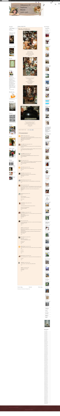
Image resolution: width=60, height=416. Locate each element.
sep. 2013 (45, 366)
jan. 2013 (45, 376)
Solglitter (46, 317)
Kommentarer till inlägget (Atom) (26, 288)
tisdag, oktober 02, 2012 (25, 220)
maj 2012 (45, 385)
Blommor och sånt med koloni (47, 107)
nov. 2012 (45, 378)
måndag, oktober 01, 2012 (26, 135)
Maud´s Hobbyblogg (47, 141)
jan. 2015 (45, 347)
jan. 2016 (45, 333)
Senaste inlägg (20, 287)
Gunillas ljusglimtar (47, 39)
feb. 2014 (45, 360)
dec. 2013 (45, 363)
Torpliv (46, 266)
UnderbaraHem (47, 28)
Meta (21, 160)
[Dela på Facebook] (32, 129)
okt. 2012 (45, 379)
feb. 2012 (45, 389)
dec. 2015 (45, 334)
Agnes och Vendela (47, 232)
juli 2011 (45, 397)
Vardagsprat (46, 73)
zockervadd (22, 167)
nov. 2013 (45, 364)
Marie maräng (23, 236)
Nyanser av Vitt (47, 120)
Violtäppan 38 (47, 308)
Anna (21, 220)
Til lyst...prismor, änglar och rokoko (47, 148)
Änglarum (11, 76)
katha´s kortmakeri (47, 301)
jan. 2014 (45, 361)
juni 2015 (45, 341)
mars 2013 (45, 373)
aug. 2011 (45, 396)
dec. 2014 (45, 348)
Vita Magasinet (47, 279)
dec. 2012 (45, 377)
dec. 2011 (45, 391)
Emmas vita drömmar (46, 315)
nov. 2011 (45, 392)
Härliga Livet (47, 113)
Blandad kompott (14, 177)
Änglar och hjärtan (47, 175)
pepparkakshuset (23, 202)
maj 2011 (45, 399)
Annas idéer (46, 155)
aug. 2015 (45, 339)
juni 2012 (45, 384)
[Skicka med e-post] (29, 129)
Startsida (30, 287)
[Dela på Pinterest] (33, 129)
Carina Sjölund (23, 153)
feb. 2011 (45, 403)
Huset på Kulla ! (47, 281)
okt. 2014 (45, 351)
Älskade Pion (47, 59)
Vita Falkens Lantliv (47, 202)
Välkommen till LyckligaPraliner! (47, 222)
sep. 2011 (45, 395)
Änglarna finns (47, 52)
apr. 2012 (45, 386)
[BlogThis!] (30, 129)
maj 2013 (45, 371)
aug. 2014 (45, 353)
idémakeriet (46, 295)
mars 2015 (45, 345)
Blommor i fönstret (47, 46)
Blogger (34, 409)
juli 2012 (45, 383)
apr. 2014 (45, 358)
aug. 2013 (45, 367)
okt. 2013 (45, 365)
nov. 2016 (45, 332)
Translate (12, 30)
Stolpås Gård (47, 245)
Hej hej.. (14, 167)
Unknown (22, 135)
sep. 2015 (45, 338)
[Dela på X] (31, 129)
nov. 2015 (45, 335)
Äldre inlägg (40, 287)
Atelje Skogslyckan (47, 161)
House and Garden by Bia (48, 134)
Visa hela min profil (11, 89)
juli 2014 (45, 354)
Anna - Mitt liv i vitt (23, 144)
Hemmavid (22, 193)
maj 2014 (45, 357)
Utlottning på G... (14, 172)
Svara (21, 141)
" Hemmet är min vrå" (47, 225)
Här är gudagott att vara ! (47, 259)
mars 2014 (45, 359)
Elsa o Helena (47, 288)
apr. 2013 (45, 372)
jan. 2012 (45, 390)
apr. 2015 (45, 344)
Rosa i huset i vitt (23, 255)
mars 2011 (45, 402)
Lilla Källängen (23, 212)
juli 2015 (45, 340)
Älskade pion (22, 262)
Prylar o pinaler (47, 93)
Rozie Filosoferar (47, 195)
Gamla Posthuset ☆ (47, 99)
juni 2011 (45, 398)
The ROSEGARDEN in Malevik (48, 66)
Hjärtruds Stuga (23, 246)
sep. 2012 (45, 380)
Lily (45, 182)
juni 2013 (45, 370)
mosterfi (46, 310)
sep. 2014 (45, 352)
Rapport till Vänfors (47, 215)
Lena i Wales (47, 30)
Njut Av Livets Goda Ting (47, 169)
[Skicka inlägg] (28, 129)
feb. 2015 (45, 346)
